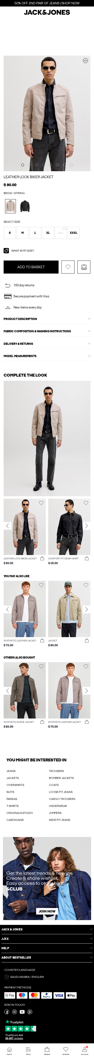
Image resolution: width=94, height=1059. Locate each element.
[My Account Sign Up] (47, 878)
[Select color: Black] (25, 206)
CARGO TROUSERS (62, 799)
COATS (54, 785)
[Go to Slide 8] (71, 164)
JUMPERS (55, 813)
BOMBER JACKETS (61, 778)
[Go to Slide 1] (22, 164)
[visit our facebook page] (6, 1013)
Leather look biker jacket (29, 177)
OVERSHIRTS (15, 785)
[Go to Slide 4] (43, 164)
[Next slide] (86, 526)
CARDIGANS (15, 820)
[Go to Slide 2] (29, 164)
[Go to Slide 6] (57, 164)
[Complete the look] (85, 60)
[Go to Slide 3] (36, 164)
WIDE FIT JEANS (59, 820)
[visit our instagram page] (14, 1013)
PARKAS (12, 799)
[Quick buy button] (42, 558)
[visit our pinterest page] (29, 1013)
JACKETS (13, 778)
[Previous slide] (7, 526)
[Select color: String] (10, 206)
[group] (25, 534)
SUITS (10, 792)
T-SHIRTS (13, 806)
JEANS (11, 771)
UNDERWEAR (58, 806)
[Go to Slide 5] (50, 164)
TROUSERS (56, 771)
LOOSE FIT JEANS (61, 792)
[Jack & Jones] (47, 14)
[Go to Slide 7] (64, 164)
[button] (10, 233)
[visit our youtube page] (22, 1013)
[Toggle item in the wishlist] (67, 267)
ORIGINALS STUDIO (20, 813)
